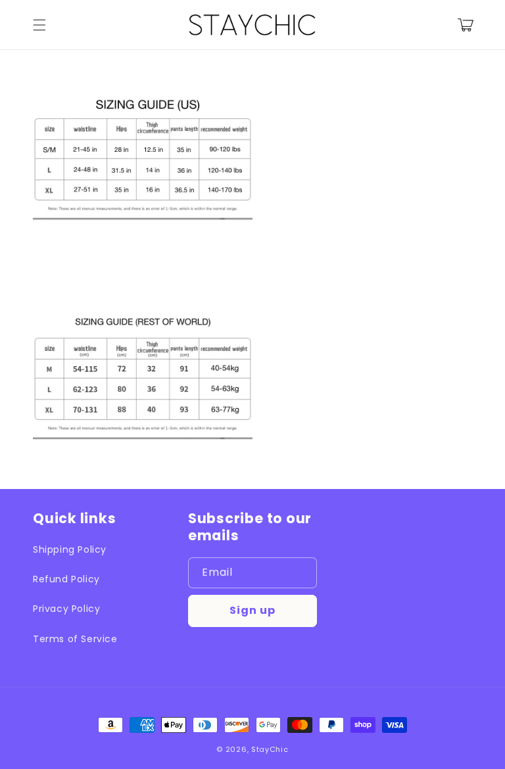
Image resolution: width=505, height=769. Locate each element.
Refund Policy (66, 579)
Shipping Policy (70, 549)
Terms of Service (75, 638)
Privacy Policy (66, 608)
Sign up (252, 610)
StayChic (270, 749)
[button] (39, 25)
